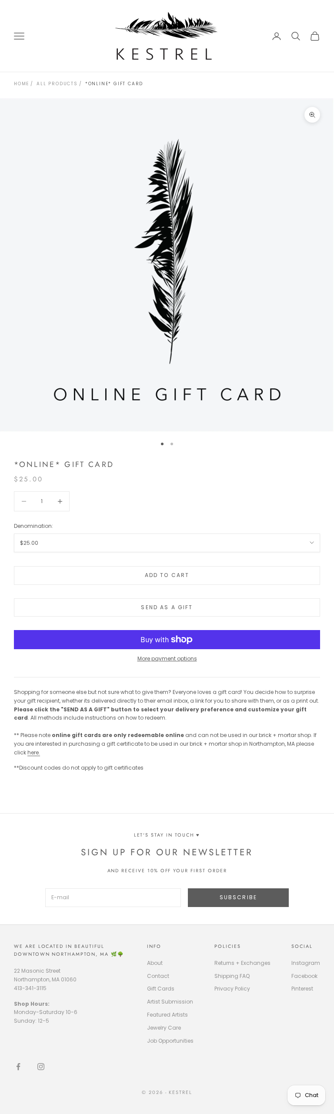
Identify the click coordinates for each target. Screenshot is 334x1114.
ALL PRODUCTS (57, 83)
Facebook (304, 976)
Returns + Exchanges (242, 963)
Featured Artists (167, 1014)
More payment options (167, 658)
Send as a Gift (167, 607)
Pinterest (302, 988)
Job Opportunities (170, 1040)
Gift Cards (160, 988)
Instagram (305, 963)
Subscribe (238, 897)
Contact (158, 976)
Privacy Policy (232, 988)
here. (33, 752)
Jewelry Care (164, 1027)
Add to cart (167, 575)
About (155, 963)
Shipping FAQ (232, 976)
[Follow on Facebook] (18, 1066)
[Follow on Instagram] (41, 1066)
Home (21, 83)
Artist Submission (170, 1001)
